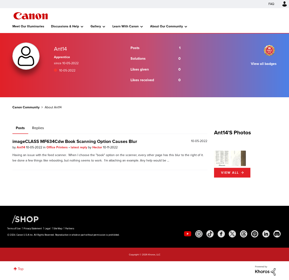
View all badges (264, 63)
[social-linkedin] (266, 233)
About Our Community (166, 26)
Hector (97, 147)
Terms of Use (14, 228)
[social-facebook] (221, 233)
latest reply (79, 147)
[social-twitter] (232, 233)
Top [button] (20, 268)
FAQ (271, 4)
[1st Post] (269, 50)
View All (230, 172)
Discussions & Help (65, 26)
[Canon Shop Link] (23, 219)
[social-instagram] (199, 233)
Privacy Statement (32, 228)
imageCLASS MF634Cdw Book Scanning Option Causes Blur (74, 141)
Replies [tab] (38, 128)
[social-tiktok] (210, 233)
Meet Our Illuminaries (28, 26)
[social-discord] (277, 233)
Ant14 (21, 147)
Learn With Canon (125, 26)
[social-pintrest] (254, 233)
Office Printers (58, 147)
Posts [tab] (20, 128)
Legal (48, 228)
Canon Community (31, 16)
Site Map (58, 228)
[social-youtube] (187, 233)
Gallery (96, 26)
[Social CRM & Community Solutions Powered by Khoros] (265, 270)
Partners (69, 228)
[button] (221, 158)
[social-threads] (243, 233)
